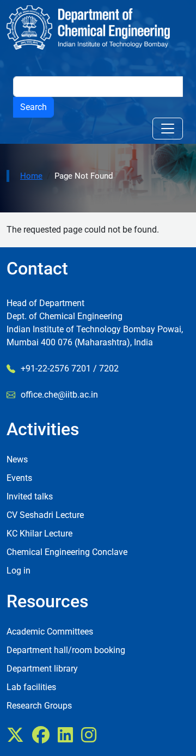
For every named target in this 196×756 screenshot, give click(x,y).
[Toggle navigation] (167, 128)
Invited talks (30, 496)
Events (19, 478)
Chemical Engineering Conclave (67, 552)
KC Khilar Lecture (39, 533)
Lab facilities (31, 687)
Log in (18, 570)
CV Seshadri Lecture (45, 515)
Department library (42, 668)
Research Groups (39, 705)
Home (31, 176)
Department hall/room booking (66, 650)
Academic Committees (50, 631)
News (17, 459)
